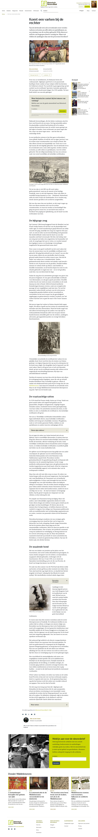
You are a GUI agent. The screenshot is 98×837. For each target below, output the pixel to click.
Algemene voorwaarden (84, 823)
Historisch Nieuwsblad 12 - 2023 (44, 710)
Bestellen (81, 6)
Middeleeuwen (34, 386)
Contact (94, 10)
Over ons (38, 824)
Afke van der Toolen (33, 69)
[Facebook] (25, 714)
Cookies (80, 828)
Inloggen (52, 824)
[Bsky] (11, 829)
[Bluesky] (23, 714)
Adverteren (38, 832)
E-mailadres (34, 109)
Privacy (80, 826)
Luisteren (46, 75)
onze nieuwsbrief (20, 826)
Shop (88, 10)
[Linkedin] (34, 714)
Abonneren (87, 6)
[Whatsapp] (28, 714)
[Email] (31, 714)
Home (3, 14)
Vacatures (52, 827)
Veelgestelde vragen (69, 823)
